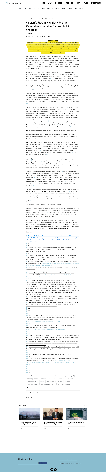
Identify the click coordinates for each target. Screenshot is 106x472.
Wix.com (79, 463)
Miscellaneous (64, 8)
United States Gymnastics (51, 381)
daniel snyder (29, 378)
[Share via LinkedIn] (34, 393)
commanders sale (43, 378)
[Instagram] (51, 469)
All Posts (20, 8)
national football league (38, 376)
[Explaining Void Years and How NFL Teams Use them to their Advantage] (53, 414)
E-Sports (70, 8)
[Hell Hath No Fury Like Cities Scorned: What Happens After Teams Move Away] (29, 414)
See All (85, 405)
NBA (30, 8)
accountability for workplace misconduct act (48, 384)
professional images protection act (33, 384)
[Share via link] (37, 393)
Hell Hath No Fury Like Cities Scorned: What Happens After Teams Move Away (29, 423)
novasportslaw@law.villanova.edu (68, 460)
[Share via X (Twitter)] (30, 393)
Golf (76, 8)
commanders (36, 378)
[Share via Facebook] (27, 393)
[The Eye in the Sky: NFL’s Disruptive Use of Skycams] (76, 414)
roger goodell (71, 376)
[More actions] (79, 18)
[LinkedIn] (55, 469)
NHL (38, 8)
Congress (54, 378)
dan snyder (65, 376)
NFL (25, 8)
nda (58, 384)
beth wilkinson (60, 381)
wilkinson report (67, 381)
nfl (31, 376)
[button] (85, 8)
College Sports (50, 8)
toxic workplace (61, 378)
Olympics (57, 8)
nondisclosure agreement (66, 384)
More (80, 8)
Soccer (43, 8)
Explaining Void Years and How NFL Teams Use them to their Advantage (53, 423)
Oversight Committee (69, 378)
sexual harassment (47, 376)
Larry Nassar (42, 381)
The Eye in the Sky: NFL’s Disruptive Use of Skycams (76, 423)
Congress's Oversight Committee (32, 381)
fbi (72, 384)
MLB (34, 8)
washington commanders (57, 376)
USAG (50, 378)
